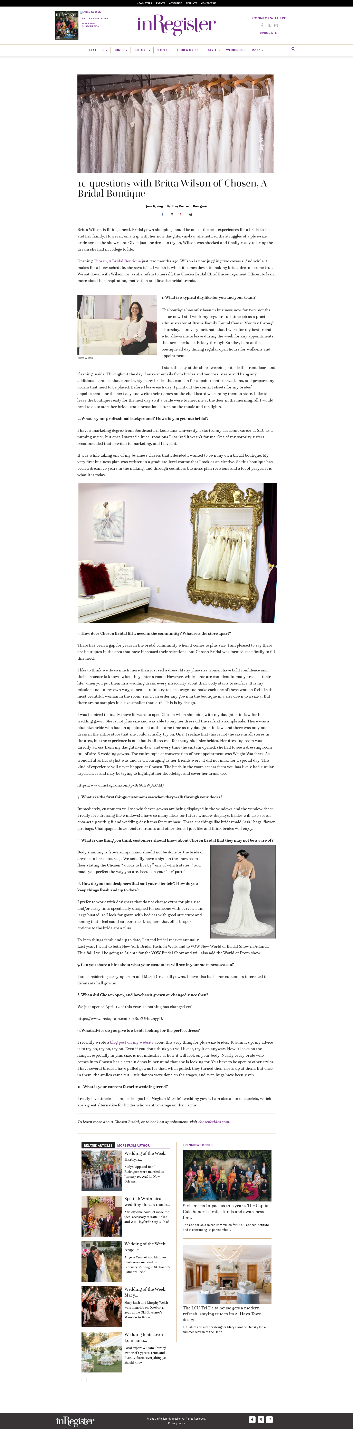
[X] (172, 215)
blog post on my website (131, 1042)
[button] (293, 49)
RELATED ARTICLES (98, 1145)
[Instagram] (276, 25)
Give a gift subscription (90, 25)
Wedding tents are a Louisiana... (143, 1337)
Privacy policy (176, 1423)
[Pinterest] (181, 215)
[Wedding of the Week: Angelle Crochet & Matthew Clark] (102, 1261)
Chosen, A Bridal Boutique (117, 260)
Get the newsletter (95, 18)
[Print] (191, 215)
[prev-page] (84, 1379)
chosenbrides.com (213, 1121)
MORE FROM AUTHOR (133, 1145)
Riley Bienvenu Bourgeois (189, 206)
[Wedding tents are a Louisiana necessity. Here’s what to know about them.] (102, 1352)
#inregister (269, 33)
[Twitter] (269, 25)
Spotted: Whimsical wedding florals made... (147, 1201)
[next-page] (90, 1379)
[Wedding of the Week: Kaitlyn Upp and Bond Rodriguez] (102, 1170)
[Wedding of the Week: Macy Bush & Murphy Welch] (102, 1306)
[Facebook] (262, 25)
